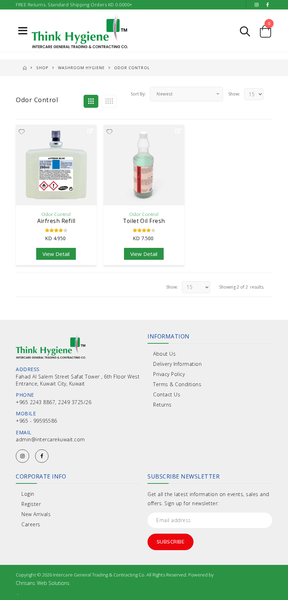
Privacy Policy (169, 374)
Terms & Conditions (177, 384)
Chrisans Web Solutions (43, 583)
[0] (265, 34)
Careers (30, 524)
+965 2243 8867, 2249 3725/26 (53, 402)
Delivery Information (177, 364)
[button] (245, 30)
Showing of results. (241, 287)
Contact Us (166, 394)
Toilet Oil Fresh (144, 221)
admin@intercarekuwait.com (50, 439)
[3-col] (91, 101)
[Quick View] (90, 130)
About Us (164, 353)
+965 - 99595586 (36, 420)
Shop (42, 67)
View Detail (56, 253)
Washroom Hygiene (81, 67)
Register (31, 504)
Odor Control (56, 214)
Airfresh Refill (56, 221)
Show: (234, 94)
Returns (162, 404)
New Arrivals (36, 514)
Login (27, 493)
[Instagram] (22, 456)
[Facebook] (41, 456)
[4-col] (109, 101)
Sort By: (138, 94)
